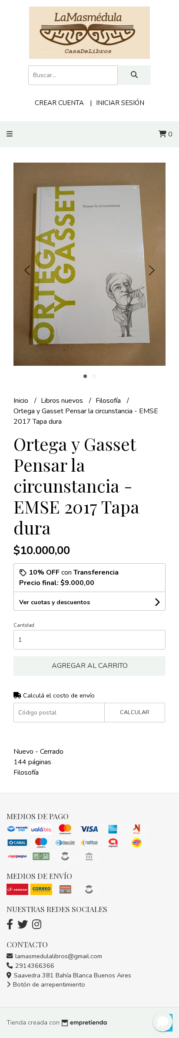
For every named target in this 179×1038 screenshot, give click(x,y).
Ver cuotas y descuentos (54, 602)
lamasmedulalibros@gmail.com (57, 956)
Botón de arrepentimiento (48, 984)
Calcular (134, 712)
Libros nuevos (63, 400)
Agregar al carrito (90, 665)
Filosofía (109, 400)
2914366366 (33, 965)
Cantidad (23, 625)
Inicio (21, 400)
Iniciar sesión (120, 103)
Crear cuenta (59, 103)
